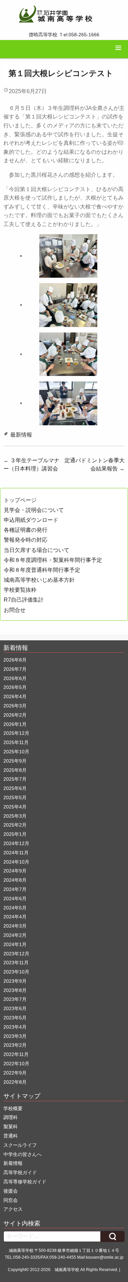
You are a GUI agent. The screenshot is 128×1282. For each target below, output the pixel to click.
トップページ (20, 500)
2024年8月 (15, 880)
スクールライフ (20, 1145)
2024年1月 (15, 944)
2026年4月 (15, 696)
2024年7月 (15, 889)
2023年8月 (15, 990)
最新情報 (21, 435)
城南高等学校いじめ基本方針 (39, 580)
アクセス (13, 1209)
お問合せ (15, 610)
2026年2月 (15, 715)
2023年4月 (15, 1027)
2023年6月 (15, 1008)
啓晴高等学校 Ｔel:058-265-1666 (64, 34)
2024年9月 (15, 870)
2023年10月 (16, 972)
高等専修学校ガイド (24, 1181)
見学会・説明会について (34, 510)
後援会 (10, 1191)
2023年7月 (15, 999)
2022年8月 (15, 1082)
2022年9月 (15, 1073)
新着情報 (13, 1163)
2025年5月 (15, 797)
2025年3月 (15, 816)
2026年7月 (15, 669)
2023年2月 (15, 1045)
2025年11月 (16, 742)
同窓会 (10, 1200)
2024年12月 (16, 843)
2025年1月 (15, 834)
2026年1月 (15, 724)
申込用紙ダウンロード (31, 520)
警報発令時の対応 (25, 540)
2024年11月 (16, 852)
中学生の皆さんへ (22, 1154)
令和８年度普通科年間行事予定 (42, 570)
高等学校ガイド (20, 1172)
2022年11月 (16, 1054)
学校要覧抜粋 (20, 590)
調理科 (10, 1117)
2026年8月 (15, 660)
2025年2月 (15, 825)
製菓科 (10, 1126)
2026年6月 (15, 678)
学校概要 (13, 1108)
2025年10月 (16, 751)
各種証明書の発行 (25, 530)
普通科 (10, 1136)
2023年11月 (16, 962)
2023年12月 (16, 953)
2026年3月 (15, 705)
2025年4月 (15, 806)
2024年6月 (15, 898)
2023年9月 (15, 981)
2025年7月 (15, 779)
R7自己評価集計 (24, 600)
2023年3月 (15, 1036)
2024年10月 (16, 862)
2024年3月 (15, 926)
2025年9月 (15, 761)
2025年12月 (16, 733)
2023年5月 (15, 1017)
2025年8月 (15, 770)
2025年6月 (15, 788)
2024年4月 (15, 916)
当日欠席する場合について (36, 550)
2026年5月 (15, 687)
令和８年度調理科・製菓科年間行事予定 (53, 560)
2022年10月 (16, 1063)
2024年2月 (15, 935)
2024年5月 (15, 907)
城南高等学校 (67, 1269)
